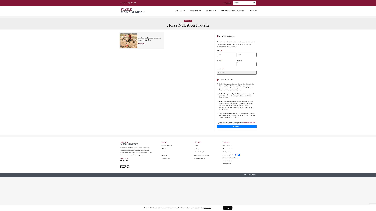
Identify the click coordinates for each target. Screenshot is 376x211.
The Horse (164, 155)
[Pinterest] (135, 3)
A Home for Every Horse (200, 152)
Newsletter (227, 3)
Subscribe (236, 126)
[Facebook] (129, 3)
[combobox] (243, 3)
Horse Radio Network (199, 158)
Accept (228, 208)
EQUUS (164, 148)
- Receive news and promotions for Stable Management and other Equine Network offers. (236, 95)
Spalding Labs (197, 148)
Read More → (142, 43)
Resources (210, 10)
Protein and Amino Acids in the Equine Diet (149, 39)
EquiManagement (166, 152)
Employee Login (227, 152)
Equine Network (227, 145)
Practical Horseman (167, 145)
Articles (179, 10)
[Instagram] (132, 3)
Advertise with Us (227, 148)
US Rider (196, 145)
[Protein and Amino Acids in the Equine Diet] (128, 40)
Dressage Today (166, 158)
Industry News (195, 10)
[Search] (254, 3)
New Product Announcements (233, 10)
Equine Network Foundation (201, 155)
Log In (251, 10)
